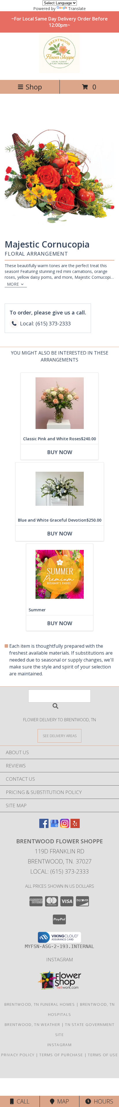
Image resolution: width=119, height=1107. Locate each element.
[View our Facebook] (44, 826)
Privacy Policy (17, 1054)
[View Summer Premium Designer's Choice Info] (59, 574)
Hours (102, 1101)
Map (61, 1101)
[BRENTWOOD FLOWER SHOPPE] (59, 71)
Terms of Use (103, 1054)
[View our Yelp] (75, 826)
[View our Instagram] (64, 826)
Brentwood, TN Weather (32, 1024)
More (13, 284)
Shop (34, 86)
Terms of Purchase (61, 1054)
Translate (77, 8)
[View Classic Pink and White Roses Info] (59, 403)
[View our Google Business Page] (54, 826)
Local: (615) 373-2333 (59, 871)
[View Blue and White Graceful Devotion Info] (60, 488)
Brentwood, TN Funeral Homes (39, 1004)
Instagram (59, 959)
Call (21, 1101)
